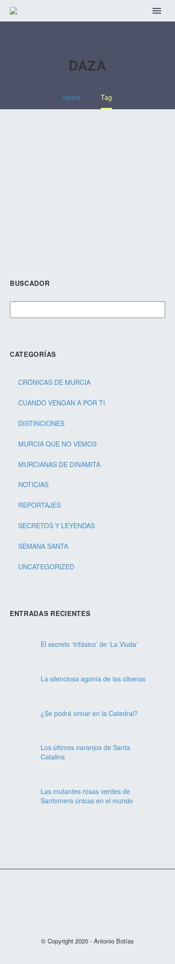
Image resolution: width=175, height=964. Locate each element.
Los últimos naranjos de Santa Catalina (85, 752)
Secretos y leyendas (56, 525)
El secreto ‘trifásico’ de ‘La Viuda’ (89, 644)
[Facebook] (75, 893)
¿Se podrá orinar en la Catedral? (89, 713)
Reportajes (39, 505)
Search (155, 310)
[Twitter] (100, 893)
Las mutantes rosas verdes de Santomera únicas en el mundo (87, 796)
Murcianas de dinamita (59, 464)
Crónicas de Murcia (54, 382)
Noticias (33, 484)
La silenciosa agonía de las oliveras (93, 678)
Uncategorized (46, 566)
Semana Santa (43, 546)
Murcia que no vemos (57, 443)
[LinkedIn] (87, 893)
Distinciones (41, 423)
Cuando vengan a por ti (61, 402)
